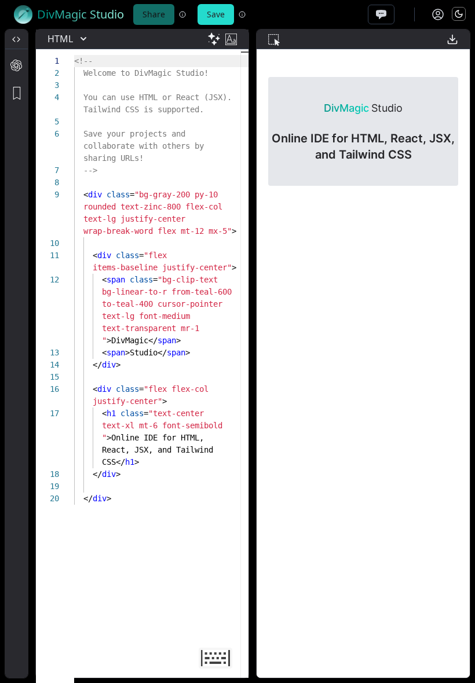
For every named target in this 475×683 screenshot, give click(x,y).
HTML (60, 38)
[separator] (32, 354)
